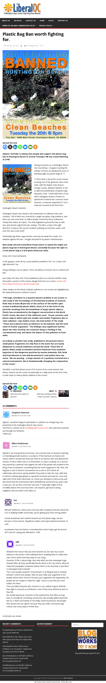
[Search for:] (87, 624)
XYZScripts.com (66, 682)
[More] (35, 147)
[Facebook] (5, 147)
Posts (51, 20)
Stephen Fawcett (20, 412)
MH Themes (68, 678)
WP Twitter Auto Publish (42, 682)
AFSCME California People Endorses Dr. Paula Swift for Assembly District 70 (18, 658)
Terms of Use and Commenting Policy (18, 26)
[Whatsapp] (20, 147)
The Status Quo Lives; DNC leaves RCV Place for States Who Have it (17, 639)
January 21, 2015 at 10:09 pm (23, 503)
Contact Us (30, 20)
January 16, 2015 (12, 45)
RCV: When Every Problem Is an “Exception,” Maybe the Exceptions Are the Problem (17, 649)
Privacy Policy (45, 26)
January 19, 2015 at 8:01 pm (21, 446)
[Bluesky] (25, 147)
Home (42, 20)
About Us (6, 20)
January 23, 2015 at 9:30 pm (25, 545)
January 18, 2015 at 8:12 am (21, 416)
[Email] (30, 147)
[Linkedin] (15, 147)
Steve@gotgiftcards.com (36, 428)
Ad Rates (17, 20)
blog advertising (81, 653)
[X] (10, 147)
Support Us (63, 20)
